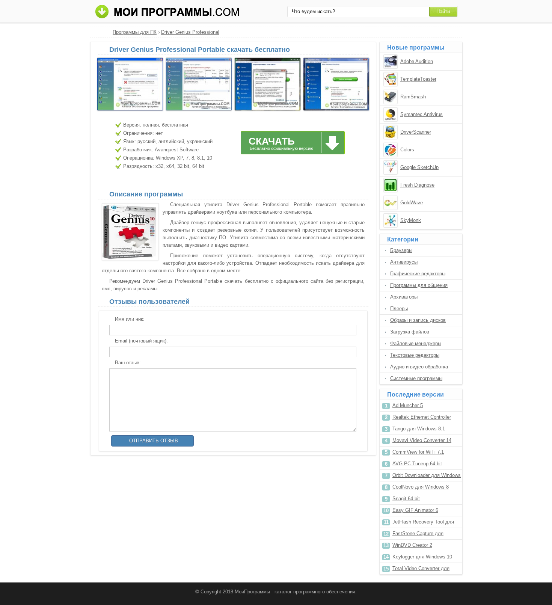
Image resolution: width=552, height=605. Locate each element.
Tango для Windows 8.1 (418, 428)
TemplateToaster (418, 79)
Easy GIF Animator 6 (415, 510)
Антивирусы (404, 262)
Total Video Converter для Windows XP (420, 570)
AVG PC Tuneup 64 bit (417, 463)
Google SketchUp (419, 167)
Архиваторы (404, 297)
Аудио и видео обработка (419, 367)
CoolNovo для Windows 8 (420, 487)
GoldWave (411, 202)
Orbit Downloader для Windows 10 (426, 476)
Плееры (399, 308)
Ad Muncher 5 (407, 405)
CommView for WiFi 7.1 (418, 452)
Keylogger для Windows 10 (422, 557)
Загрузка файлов (409, 332)
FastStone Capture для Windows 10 (417, 535)
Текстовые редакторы (414, 355)
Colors (407, 149)
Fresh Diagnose (417, 185)
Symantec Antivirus (421, 114)
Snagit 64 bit (406, 498)
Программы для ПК (135, 32)
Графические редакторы (417, 273)
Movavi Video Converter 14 (421, 440)
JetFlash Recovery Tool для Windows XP (423, 523)
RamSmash (413, 97)
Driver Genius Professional (190, 32)
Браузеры (401, 250)
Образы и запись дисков (418, 320)
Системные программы (416, 378)
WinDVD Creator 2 (412, 545)
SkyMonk (410, 220)
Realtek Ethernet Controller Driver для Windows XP (421, 418)
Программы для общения (419, 285)
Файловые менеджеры (415, 343)
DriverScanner (415, 132)
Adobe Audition (416, 61)
